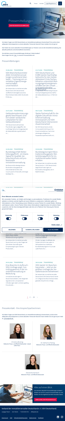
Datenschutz (32, 418)
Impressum (5, 418)
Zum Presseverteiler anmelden (19, 25)
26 (34, 297)
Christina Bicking (17, 342)
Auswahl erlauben (32, 229)
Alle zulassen (53, 229)
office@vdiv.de (34, 412)
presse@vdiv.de (8, 318)
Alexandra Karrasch (32, 373)
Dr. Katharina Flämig (48, 343)
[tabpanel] (32, 23)
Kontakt (42, 3)
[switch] (24, 218)
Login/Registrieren (51, 3)
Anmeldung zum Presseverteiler (45, 399)
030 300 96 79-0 (25, 412)
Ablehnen (11, 229)
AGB (11, 418)
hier (15, 55)
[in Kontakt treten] (17, 331)
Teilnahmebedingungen (21, 418)
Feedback (41, 418)
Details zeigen (56, 224)
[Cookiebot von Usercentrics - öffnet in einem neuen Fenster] (55, 190)
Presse (35, 3)
